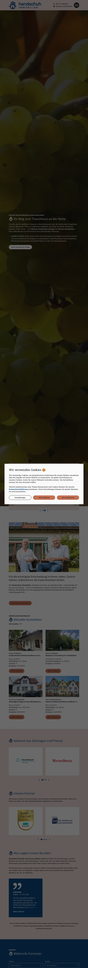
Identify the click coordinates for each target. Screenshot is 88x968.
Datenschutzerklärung (18, 489)
